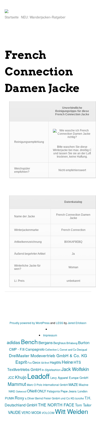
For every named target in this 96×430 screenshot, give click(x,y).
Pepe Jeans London (74, 391)
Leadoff (38, 376)
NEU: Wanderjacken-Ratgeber (43, 17)
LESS (59, 323)
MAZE (73, 384)
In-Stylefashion (51, 370)
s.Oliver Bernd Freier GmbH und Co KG (49, 398)
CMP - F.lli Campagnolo (27, 349)
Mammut (17, 384)
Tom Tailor (83, 404)
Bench (29, 341)
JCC (11, 377)
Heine (67, 362)
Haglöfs (55, 362)
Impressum (50, 335)
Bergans (45, 342)
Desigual (82, 349)
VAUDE (14, 412)
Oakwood (21, 391)
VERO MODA (31, 412)
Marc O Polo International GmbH (47, 385)
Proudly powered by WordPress (30, 323)
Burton (83, 342)
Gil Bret (45, 362)
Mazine (83, 384)
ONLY (41, 390)
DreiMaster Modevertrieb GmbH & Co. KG (48, 355)
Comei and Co (68, 349)
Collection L (52, 349)
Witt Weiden (71, 411)
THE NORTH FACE (56, 405)
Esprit (21, 362)
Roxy (19, 398)
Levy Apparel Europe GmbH (69, 377)
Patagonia (53, 391)
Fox (29, 362)
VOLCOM (48, 413)
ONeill (32, 390)
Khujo (21, 377)
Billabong (71, 343)
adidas (13, 342)
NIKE (12, 391)
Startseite (12, 17)
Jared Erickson (77, 323)
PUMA (9, 398)
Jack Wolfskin (75, 369)
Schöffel (79, 398)
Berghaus (59, 343)
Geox (36, 362)
